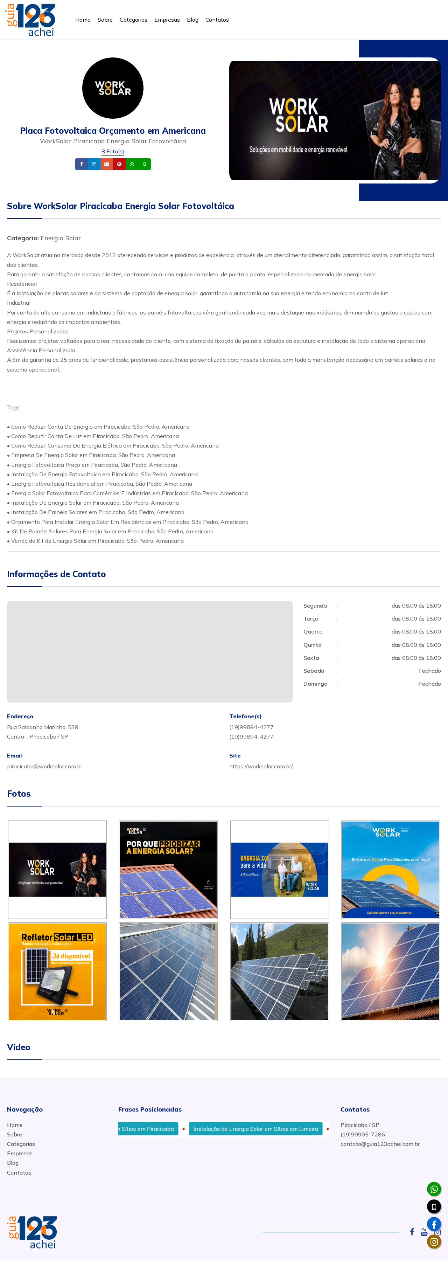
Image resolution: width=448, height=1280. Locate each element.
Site (130, 164)
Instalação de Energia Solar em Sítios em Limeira (228, 1128)
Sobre (105, 19)
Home (83, 19)
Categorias (133, 19)
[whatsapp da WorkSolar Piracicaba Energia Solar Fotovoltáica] (434, 1189)
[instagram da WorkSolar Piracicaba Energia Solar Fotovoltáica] (434, 1241)
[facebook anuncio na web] (415, 1232)
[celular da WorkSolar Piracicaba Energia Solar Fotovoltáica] (434, 1206)
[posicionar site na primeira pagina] (30, 18)
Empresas (167, 19)
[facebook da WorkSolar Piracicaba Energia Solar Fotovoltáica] (434, 1224)
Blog (192, 19)
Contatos (217, 19)
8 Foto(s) (113, 151)
